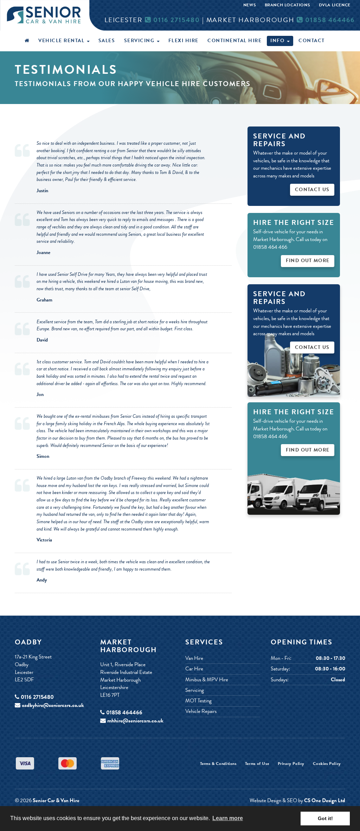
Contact (311, 40)
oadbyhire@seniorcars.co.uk (53, 705)
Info (278, 40)
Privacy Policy (291, 764)
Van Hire (194, 658)
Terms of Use (257, 764)
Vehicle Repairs (201, 711)
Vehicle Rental (62, 40)
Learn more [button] (227, 818)
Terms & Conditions (218, 764)
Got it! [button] (325, 818)
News (249, 5)
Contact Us (312, 189)
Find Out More (308, 260)
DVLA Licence (335, 5)
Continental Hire (234, 40)
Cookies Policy (327, 764)
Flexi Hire (183, 40)
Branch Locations (287, 5)
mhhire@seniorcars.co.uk (135, 720)
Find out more (308, 450)
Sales (106, 40)
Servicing (140, 40)
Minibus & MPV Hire (206, 679)
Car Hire (194, 669)
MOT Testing (198, 701)
